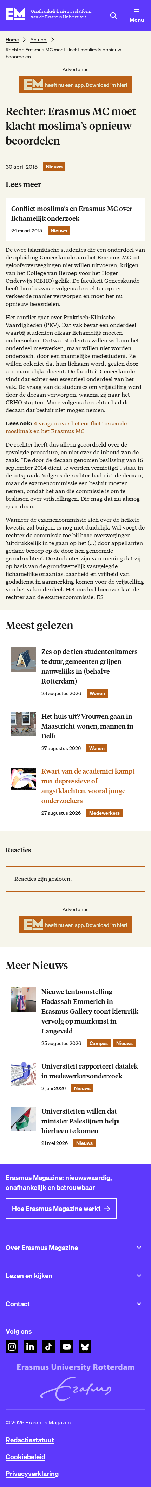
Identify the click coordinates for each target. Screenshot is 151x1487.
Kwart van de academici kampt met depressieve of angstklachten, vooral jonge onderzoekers (88, 786)
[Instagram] (12, 1346)
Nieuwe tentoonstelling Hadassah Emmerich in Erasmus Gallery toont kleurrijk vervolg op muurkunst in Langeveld (89, 1011)
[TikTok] (48, 1346)
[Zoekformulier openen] (113, 15)
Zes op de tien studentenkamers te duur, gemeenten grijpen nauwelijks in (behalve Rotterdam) (89, 666)
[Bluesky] (85, 1346)
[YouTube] (66, 1346)
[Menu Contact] (139, 1303)
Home (12, 39)
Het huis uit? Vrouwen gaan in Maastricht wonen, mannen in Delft (87, 726)
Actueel (38, 39)
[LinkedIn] (30, 1346)
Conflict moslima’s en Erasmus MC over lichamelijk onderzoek (71, 214)
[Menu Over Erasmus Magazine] (139, 1247)
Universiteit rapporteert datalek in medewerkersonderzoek (89, 1071)
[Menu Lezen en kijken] (139, 1275)
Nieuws (54, 167)
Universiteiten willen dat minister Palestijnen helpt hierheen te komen (80, 1121)
